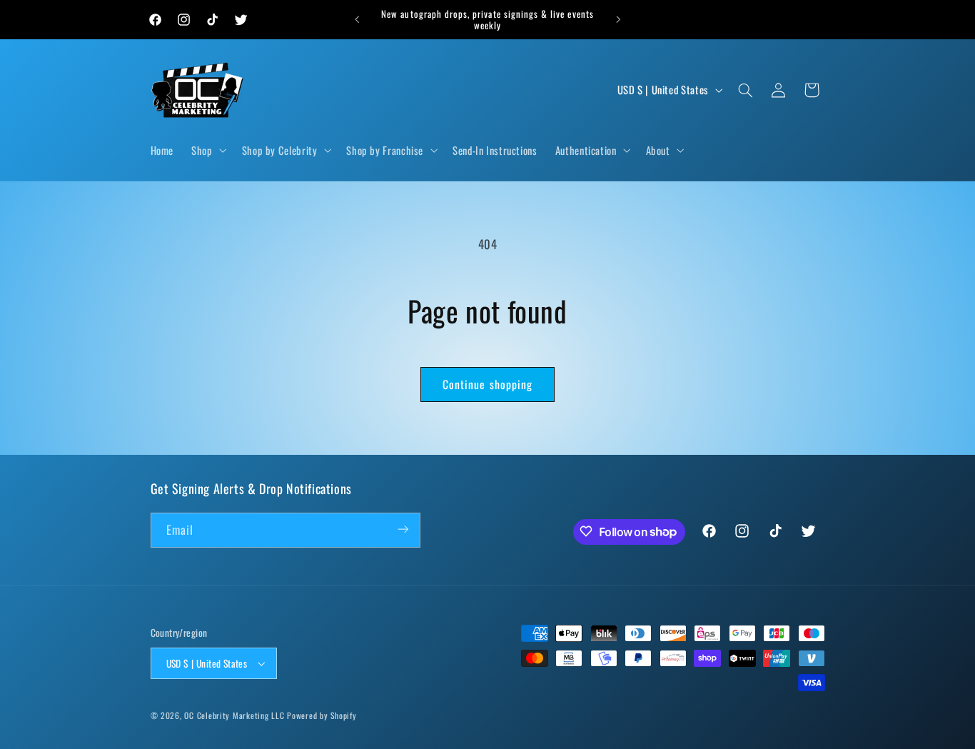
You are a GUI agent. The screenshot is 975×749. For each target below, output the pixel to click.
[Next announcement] (618, 19)
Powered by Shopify (321, 715)
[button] (208, 150)
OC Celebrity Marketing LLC (234, 715)
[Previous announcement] (357, 19)
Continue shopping (487, 384)
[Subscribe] (402, 529)
